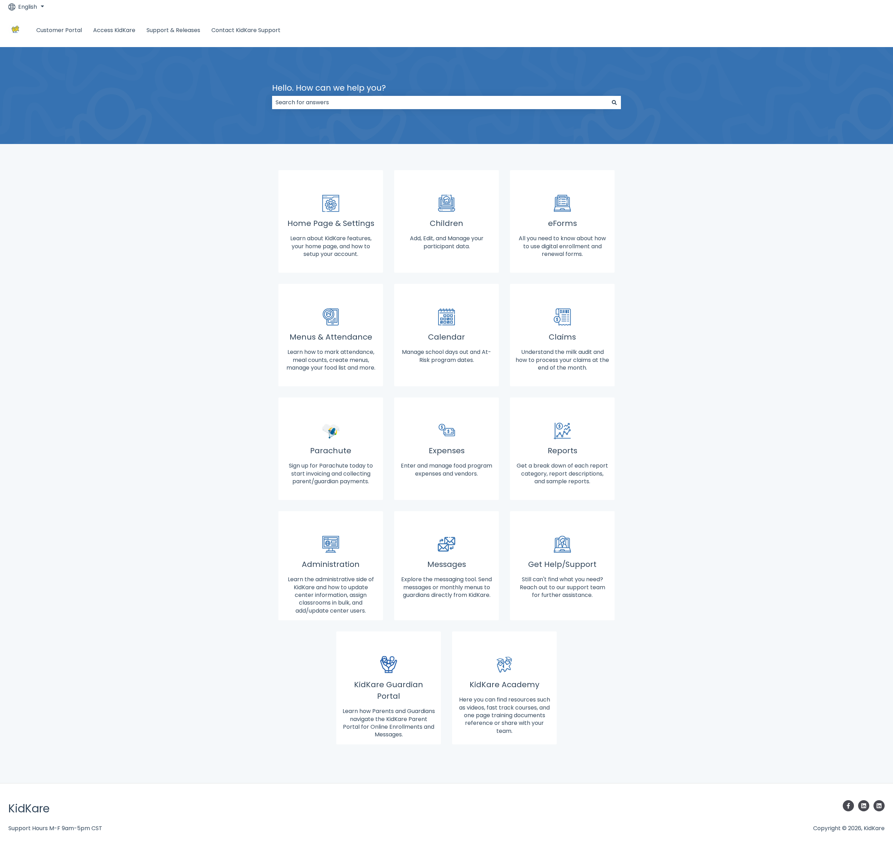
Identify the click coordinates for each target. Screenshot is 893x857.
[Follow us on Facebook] (848, 805)
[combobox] (440, 102)
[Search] (614, 102)
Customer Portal (59, 30)
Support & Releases (173, 30)
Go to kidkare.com (852, 30)
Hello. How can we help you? (329, 87)
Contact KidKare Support (245, 30)
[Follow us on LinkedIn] (863, 805)
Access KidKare (114, 30)
